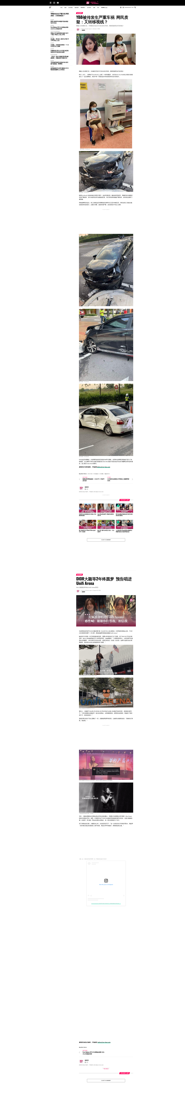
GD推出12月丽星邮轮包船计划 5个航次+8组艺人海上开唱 (59, 33)
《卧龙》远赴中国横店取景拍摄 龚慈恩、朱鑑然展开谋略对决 (59, 57)
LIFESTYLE (83, 7)
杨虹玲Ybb (107, 473)
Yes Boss (106, 1046)
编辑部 (83, 30)
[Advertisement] (106, 220)
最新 (65, 7)
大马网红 (102, 473)
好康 (94, 7)
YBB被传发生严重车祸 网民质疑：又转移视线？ (60, 14)
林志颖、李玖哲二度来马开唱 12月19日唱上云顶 (60, 39)
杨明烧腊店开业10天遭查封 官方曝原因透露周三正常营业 (60, 68)
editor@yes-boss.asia (103, 467)
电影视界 (77, 7)
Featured (90, 473)
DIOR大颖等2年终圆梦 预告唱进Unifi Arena (59, 22)
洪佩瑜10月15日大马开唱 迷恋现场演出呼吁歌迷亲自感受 (60, 51)
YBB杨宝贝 (96, 473)
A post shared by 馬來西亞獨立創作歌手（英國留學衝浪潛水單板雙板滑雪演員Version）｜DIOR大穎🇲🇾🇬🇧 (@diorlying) (117, 881)
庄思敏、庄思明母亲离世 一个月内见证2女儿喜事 (60, 45)
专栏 (98, 7)
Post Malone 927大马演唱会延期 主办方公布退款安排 (59, 27)
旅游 (59, 31)
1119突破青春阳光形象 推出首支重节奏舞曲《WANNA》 (59, 63)
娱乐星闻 (71, 7)
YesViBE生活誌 (104, 7)
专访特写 (89, 7)
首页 (61, 7)
